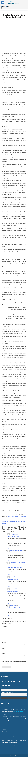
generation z (5, 521)
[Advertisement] (14, 35)
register (3, 6)
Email (3, 648)
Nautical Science (6, 519)
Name (3, 642)
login (8, 6)
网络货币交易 (13, 605)
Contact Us (20, 711)
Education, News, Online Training (8, 692)
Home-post (11, 516)
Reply (8, 548)
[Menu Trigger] (2, 2)
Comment (4, 626)
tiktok (19, 681)
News (13, 519)
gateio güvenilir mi (14, 534)
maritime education (13, 521)
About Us (15, 711)
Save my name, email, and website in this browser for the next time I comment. (14, 662)
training (4, 523)
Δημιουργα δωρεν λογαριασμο (18, 562)
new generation (22, 521)
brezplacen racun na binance (17, 550)
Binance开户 (13, 577)
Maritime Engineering (20, 516)
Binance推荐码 (13, 589)
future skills (22, 519)
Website (4, 653)
